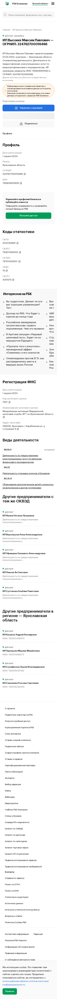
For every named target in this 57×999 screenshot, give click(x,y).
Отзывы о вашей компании (18, 739)
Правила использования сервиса (20, 859)
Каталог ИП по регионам (17, 853)
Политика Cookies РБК (15, 922)
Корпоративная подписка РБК (19, 727)
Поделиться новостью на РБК (19, 714)
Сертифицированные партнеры (20, 765)
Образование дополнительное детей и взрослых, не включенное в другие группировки (28, 486)
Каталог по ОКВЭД (14, 828)
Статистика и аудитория (16, 896)
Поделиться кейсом (14, 746)
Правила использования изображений (23, 866)
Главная (6, 29)
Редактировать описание (14, 100)
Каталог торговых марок (16, 847)
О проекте (10, 708)
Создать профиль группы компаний (22, 752)
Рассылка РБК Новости (16, 940)
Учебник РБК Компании (16, 809)
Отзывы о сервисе (13, 758)
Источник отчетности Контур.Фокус (22, 909)
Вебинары (10, 796)
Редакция (38, 933)
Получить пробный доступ (17, 720)
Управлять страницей (31, 108)
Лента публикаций (14, 771)
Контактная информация (17, 933)
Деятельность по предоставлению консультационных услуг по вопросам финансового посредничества (22, 459)
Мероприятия (11, 803)
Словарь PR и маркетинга (17, 822)
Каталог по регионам (15, 834)
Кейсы (8, 790)
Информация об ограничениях (20, 946)
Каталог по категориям (16, 840)
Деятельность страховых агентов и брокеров (26, 473)
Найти (49, 15)
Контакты (9, 872)
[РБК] (7, 3)
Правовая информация (16, 952)
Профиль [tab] (7, 133)
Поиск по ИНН (12, 890)
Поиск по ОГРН (12, 884)
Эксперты (9, 777)
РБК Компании (19, 4)
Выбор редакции (13, 784)
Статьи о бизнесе (13, 815)
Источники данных (14, 903)
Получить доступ (28, 216)
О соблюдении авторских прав (20, 959)
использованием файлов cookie (19, 981)
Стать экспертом (13, 733)
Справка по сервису (14, 877)
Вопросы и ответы (13, 915)
